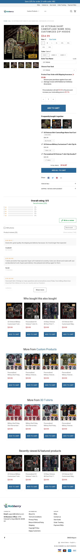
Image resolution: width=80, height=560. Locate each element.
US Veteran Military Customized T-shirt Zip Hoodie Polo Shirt (14, 323)
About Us (32, 514)
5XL (50, 47)
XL (57, 43)
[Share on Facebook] (48, 178)
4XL (44, 47)
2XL (62, 43)
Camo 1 (48, 51)
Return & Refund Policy (36, 522)
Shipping (31, 525)
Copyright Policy (34, 528)
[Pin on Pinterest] (57, 178)
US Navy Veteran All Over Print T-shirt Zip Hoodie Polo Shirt (49, 323)
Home (5, 21)
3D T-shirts (46, 400)
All (10, 21)
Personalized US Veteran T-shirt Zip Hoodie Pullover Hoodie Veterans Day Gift (32, 323)
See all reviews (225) (40, 203)
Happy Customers (35, 531)
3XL (68, 43)
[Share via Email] (61, 178)
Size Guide (53, 5)
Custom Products (32, 11)
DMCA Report (71, 538)
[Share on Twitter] (53, 178)
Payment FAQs (72, 5)
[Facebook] (4, 538)
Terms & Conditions (35, 517)
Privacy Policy (33, 519)
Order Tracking (62, 5)
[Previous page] (5, 42)
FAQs (38, 5)
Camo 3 (63, 55)
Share (43, 177)
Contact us (45, 5)
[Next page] (37, 42)
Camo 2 (54, 55)
